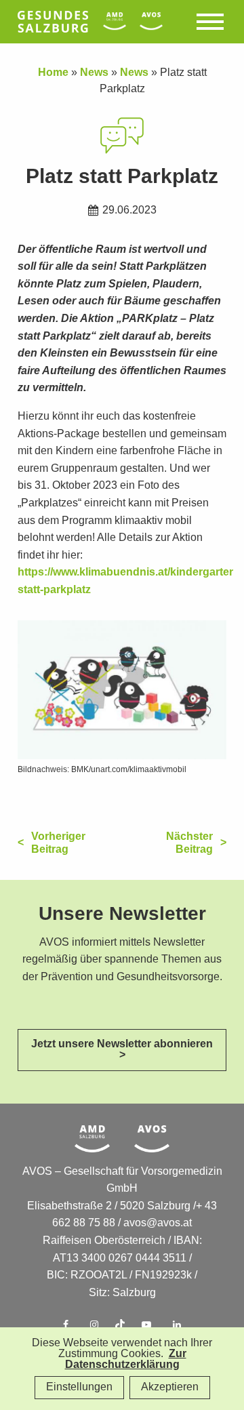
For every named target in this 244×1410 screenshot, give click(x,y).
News (94, 73)
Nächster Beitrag (189, 843)
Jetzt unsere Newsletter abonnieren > (122, 1050)
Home (53, 73)
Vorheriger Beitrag (58, 843)
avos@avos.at (157, 1223)
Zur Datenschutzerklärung (125, 1359)
